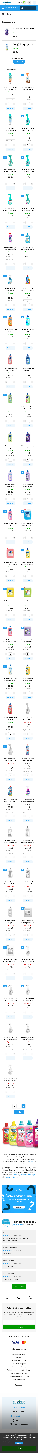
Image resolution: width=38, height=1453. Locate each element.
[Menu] (3, 7)
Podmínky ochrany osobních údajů (19, 1370)
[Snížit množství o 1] (6, 104)
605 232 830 (8, 8)
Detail (28, 738)
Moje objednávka (19, 1379)
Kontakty (19, 1357)
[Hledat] (34, 3)
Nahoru (20, 1112)
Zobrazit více (19, 1286)
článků (31, 1161)
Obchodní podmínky (19, 1367)
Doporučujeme (11, 70)
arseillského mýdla (29, 1175)
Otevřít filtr (19, 61)
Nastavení (19, 1443)
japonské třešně (11, 1177)
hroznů (16, 1175)
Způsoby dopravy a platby (19, 1373)
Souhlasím (19, 1448)
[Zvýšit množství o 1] (14, 104)
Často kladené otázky (19, 1354)
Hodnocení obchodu (24, 1222)
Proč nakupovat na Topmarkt (19, 1376)
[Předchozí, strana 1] (19, 1106)
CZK (19, 3)
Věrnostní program (19, 1364)
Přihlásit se (19, 1327)
